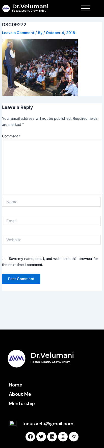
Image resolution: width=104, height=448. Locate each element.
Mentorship (22, 403)
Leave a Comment (18, 33)
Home (15, 385)
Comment (11, 136)
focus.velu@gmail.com (47, 424)
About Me (20, 394)
